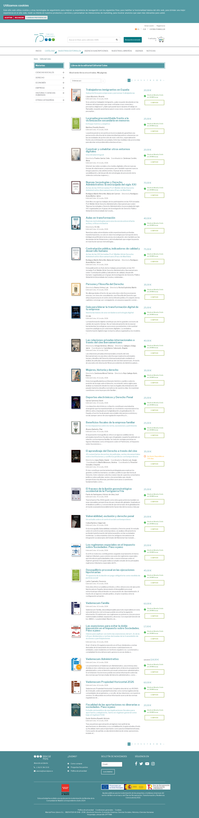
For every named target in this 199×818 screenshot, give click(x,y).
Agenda (139, 51)
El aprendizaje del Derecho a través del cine (111, 450)
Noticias (150, 51)
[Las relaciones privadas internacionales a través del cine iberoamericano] (75, 345)
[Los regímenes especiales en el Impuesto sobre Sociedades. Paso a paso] (75, 550)
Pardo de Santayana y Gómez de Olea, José (102, 494)
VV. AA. (97, 227)
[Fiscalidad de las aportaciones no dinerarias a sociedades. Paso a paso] (75, 709)
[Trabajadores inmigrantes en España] (75, 95)
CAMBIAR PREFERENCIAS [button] (36, 18)
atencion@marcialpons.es (44, 771)
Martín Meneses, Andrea (107, 462)
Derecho (40, 78)
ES (138, 29)
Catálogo (50, 51)
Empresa (40, 88)
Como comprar (76, 764)
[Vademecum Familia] (75, 608)
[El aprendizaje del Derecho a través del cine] (75, 456)
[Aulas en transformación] (75, 223)
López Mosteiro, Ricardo (95, 96)
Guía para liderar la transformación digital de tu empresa (112, 308)
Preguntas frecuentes (79, 767)
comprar (154, 102)
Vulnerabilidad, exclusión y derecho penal (110, 516)
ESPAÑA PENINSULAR (157, 29)
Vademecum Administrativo (102, 659)
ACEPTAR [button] (8, 18)
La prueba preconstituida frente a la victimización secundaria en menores (107, 119)
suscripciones (96, 51)
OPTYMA (108, 814)
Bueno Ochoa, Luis (101, 287)
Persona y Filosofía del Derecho (105, 284)
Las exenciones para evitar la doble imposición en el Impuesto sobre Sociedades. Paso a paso (112, 628)
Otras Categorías (45, 100)
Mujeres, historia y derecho (102, 369)
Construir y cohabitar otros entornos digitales (108, 150)
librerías (122, 51)
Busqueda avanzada (132, 40)
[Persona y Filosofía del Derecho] (75, 289)
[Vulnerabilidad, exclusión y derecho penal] (75, 521)
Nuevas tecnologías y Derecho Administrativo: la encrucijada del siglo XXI (111, 183)
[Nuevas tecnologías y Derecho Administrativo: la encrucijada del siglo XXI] (75, 187)
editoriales (69, 51)
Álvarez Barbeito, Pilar (94, 429)
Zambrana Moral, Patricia (103, 373)
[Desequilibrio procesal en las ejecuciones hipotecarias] (75, 575)
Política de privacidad (79, 771)
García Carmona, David (94, 401)
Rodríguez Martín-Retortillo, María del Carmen (103, 194)
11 (160, 80)
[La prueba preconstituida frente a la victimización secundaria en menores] (75, 123)
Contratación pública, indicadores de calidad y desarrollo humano (113, 249)
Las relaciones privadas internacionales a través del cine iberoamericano (110, 341)
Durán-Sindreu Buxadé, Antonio (98, 718)
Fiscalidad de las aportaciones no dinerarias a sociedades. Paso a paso (112, 705)
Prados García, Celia (102, 158)
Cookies (118, 810)
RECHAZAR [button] (19, 18)
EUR (144, 29)
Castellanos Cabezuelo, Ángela (115, 348)
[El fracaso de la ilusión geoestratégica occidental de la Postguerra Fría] (75, 494)
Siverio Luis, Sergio (130, 460)
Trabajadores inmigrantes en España (107, 89)
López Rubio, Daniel (101, 460)
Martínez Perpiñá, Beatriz (95, 127)
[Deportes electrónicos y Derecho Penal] (75, 402)
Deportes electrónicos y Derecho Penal (109, 397)
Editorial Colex (45, 59)
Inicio (39, 51)
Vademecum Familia (97, 603)
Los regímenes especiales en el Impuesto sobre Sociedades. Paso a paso (110, 546)
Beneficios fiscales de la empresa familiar (110, 422)
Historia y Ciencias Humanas (45, 94)
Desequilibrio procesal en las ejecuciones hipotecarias (110, 571)
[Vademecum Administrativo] (75, 664)
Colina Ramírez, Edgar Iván (96, 523)
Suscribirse (108, 772)
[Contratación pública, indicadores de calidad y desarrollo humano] (75, 253)
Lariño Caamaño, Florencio (96, 581)
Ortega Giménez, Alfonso (104, 346)
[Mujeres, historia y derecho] (75, 375)
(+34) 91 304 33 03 (42, 767)
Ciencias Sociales (45, 73)
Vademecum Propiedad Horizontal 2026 (110, 681)
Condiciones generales (104, 810)
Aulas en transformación (100, 217)
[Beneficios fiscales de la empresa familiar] (75, 427)
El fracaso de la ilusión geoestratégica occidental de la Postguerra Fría (109, 490)
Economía (41, 83)
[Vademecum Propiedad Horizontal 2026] (75, 687)
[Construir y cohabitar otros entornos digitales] (75, 154)
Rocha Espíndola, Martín (127, 287)
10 (157, 80)
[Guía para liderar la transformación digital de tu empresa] (75, 312)
